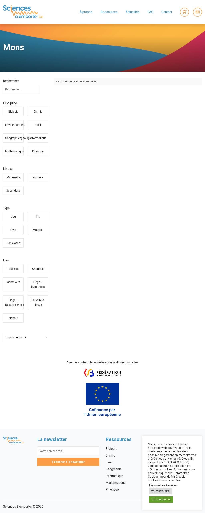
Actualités (133, 12)
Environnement (14, 124)
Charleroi (38, 268)
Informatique (38, 138)
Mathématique (14, 151)
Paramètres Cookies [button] (163, 485)
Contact (166, 12)
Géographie (114, 469)
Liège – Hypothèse (38, 284)
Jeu (13, 216)
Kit (38, 216)
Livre (13, 229)
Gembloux (13, 282)
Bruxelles (13, 268)
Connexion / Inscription (197, 12)
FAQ (150, 12)
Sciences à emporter (23, 12)
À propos (86, 12)
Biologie (13, 111)
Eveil (38, 124)
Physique (38, 151)
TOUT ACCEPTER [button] (161, 499)
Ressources (109, 12)
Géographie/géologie (14, 138)
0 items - (184, 12)
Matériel (38, 229)
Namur (13, 318)
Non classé (13, 243)
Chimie (38, 111)
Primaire (38, 177)
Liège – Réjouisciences (14, 302)
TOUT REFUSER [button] (160, 491)
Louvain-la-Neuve (38, 302)
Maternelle (13, 177)
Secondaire (13, 190)
